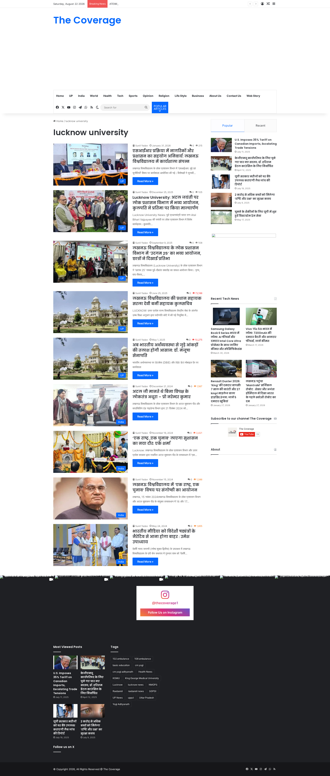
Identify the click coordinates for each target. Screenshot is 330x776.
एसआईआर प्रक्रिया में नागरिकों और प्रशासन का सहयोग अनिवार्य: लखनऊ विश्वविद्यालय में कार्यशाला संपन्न (166, 156)
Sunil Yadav (141, 145)
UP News (118, 697)
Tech (120, 95)
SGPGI (152, 691)
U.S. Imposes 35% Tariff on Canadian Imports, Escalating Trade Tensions (256, 144)
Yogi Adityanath (121, 704)
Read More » (145, 181)
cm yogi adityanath (123, 671)
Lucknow (118, 684)
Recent (260, 125)
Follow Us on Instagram (165, 612)
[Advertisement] (165, 61)
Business (198, 95)
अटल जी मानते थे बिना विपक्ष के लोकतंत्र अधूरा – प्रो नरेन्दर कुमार (162, 394)
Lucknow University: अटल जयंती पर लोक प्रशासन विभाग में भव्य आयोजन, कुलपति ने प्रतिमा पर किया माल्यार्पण (166, 203)
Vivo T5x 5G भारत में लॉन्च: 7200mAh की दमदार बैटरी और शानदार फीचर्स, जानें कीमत (261, 335)
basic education (121, 665)
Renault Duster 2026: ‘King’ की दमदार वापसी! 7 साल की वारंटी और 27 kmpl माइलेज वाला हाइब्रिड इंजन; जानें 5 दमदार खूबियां (226, 391)
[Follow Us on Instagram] (165, 597)
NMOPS (153, 684)
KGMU (116, 678)
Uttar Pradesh (146, 697)
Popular (227, 125)
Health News (145, 671)
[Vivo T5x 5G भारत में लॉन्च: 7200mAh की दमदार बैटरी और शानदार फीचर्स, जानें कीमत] (261, 316)
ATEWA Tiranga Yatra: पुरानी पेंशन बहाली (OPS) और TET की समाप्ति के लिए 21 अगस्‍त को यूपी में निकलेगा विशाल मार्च (166, 3)
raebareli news (136, 691)
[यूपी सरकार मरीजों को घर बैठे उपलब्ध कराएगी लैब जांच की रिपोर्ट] (221, 181)
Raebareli (118, 691)
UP (71, 95)
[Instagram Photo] (247, 603)
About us (215, 95)
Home (60, 95)
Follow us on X (63, 747)
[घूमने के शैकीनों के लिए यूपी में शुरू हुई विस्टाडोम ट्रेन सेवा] (221, 217)
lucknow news (135, 684)
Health (107, 95)
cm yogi (139, 665)
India (81, 95)
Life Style (181, 95)
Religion (164, 95)
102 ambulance (121, 658)
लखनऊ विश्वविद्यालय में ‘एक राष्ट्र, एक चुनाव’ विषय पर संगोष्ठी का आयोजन (166, 487)
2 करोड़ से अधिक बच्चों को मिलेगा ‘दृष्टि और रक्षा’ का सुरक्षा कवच (255, 197)
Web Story (253, 95)
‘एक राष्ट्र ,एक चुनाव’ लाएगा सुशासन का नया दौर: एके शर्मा (165, 440)
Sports (133, 95)
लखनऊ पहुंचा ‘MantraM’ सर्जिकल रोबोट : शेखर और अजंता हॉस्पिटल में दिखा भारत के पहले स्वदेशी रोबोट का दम (261, 391)
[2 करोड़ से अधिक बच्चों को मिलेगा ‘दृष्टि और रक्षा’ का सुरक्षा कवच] (221, 200)
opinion (148, 95)
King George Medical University (142, 678)
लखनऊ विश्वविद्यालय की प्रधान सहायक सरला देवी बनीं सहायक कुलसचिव (167, 301)
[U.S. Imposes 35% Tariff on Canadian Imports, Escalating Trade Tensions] (221, 145)
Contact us (234, 95)
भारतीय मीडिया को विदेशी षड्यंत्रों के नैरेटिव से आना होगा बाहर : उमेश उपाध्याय (164, 537)
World (94, 95)
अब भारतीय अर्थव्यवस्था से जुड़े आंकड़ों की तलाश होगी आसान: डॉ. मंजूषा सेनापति (165, 350)
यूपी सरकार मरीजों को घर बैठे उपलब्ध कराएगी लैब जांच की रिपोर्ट (252, 180)
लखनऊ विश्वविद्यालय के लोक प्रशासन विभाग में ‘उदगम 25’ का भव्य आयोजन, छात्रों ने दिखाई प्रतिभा (167, 253)
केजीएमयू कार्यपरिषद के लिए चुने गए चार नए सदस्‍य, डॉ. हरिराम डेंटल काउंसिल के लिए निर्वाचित (255, 162)
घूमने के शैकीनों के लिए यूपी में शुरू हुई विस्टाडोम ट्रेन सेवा (256, 214)
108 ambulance (142, 658)
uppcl (131, 697)
